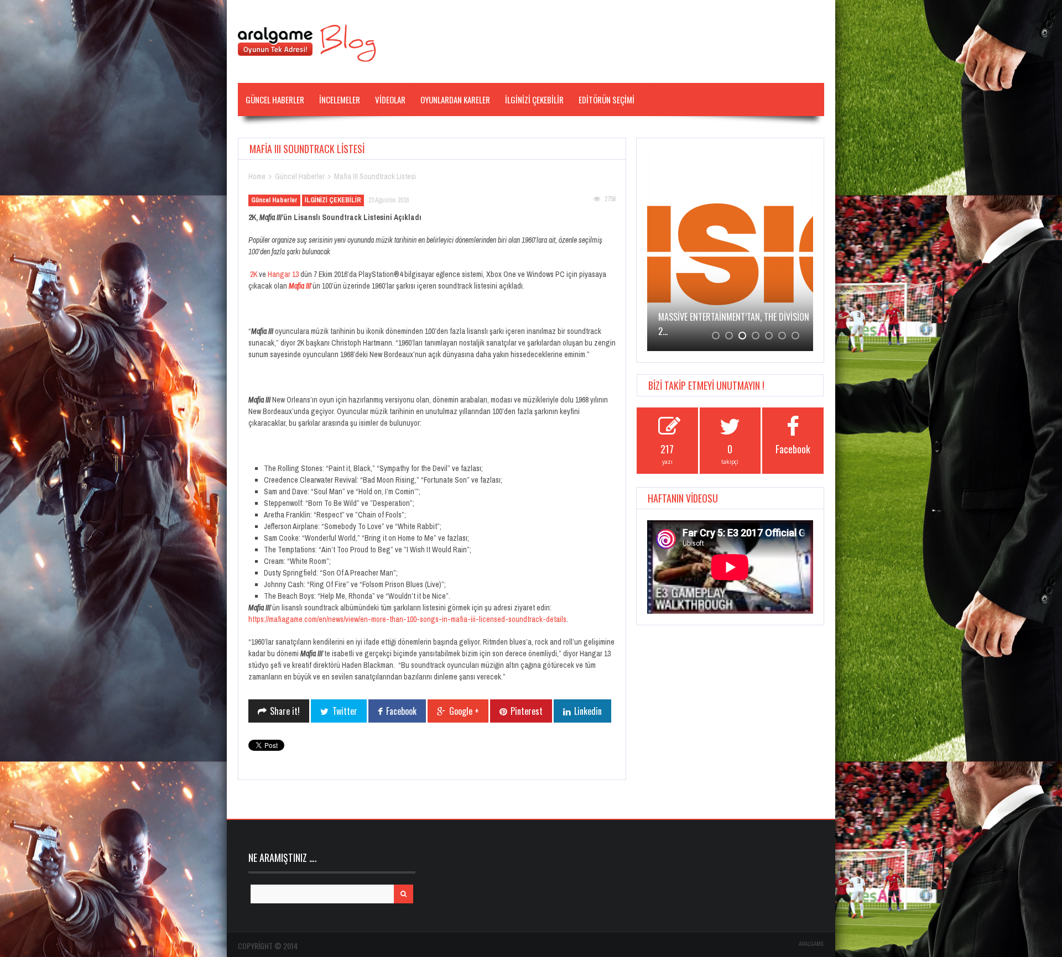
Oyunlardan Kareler (455, 99)
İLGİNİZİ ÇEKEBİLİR (534, 99)
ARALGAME (811, 944)
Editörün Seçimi (606, 99)
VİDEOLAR (390, 99)
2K (253, 274)
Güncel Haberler (275, 99)
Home (257, 176)
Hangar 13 (283, 274)
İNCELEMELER (339, 99)
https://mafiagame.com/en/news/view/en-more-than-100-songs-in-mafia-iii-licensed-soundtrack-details (407, 619)
